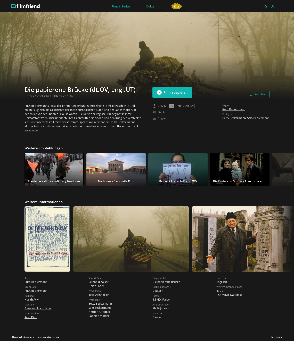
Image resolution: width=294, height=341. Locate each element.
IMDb (219, 291)
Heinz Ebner (96, 286)
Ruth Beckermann (233, 109)
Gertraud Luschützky (37, 308)
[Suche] (266, 6)
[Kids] (177, 6)
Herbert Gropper (99, 312)
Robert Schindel (98, 316)
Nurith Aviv (31, 299)
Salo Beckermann (258, 118)
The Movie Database (229, 295)
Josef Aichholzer (98, 295)
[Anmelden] (273, 6)
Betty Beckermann (234, 118)
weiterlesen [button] (31, 130)
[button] (279, 6)
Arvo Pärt (30, 317)
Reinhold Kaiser (98, 282)
